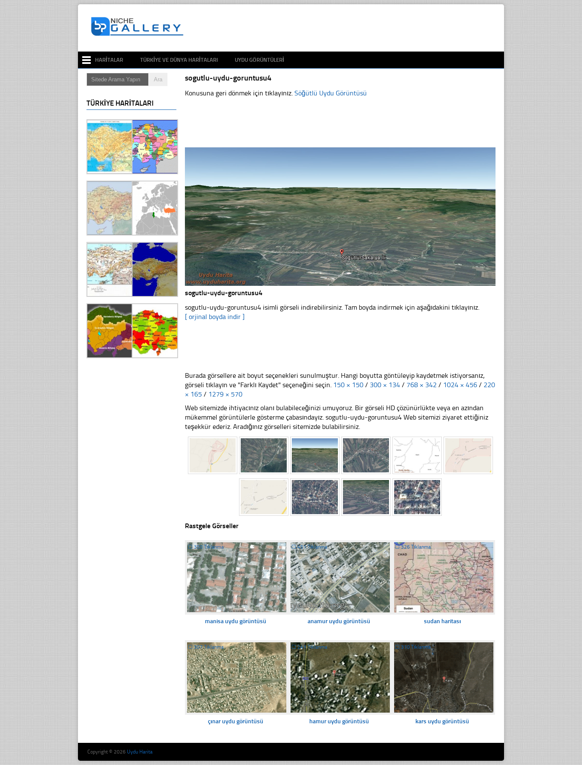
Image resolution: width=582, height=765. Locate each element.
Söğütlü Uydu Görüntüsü (330, 93)
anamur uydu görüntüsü (339, 621)
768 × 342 (421, 385)
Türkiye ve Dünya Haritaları (179, 60)
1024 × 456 (460, 385)
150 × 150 (348, 385)
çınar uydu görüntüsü (235, 721)
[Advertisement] (344, 28)
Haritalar (109, 60)
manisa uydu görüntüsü (235, 621)
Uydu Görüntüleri (259, 60)
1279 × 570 (225, 394)
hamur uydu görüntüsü (339, 721)
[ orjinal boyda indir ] (215, 317)
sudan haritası (442, 621)
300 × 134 (385, 385)
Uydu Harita (140, 752)
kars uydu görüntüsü (442, 721)
